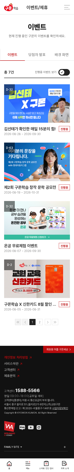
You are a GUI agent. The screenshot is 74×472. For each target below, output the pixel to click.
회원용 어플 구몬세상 (57, 349)
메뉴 (28, 468)
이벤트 (12, 54)
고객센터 (10, 370)
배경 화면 (62, 54)
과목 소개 (65, 468)
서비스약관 (11, 364)
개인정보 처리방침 (16, 357)
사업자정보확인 (60, 408)
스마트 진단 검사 (46, 468)
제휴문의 (10, 376)
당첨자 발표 (37, 54)
